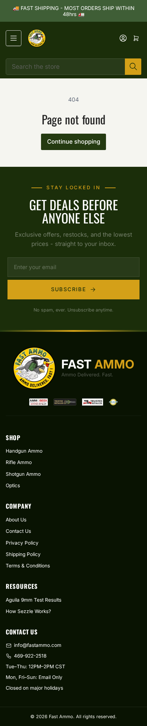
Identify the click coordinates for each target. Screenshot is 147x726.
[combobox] (74, 66)
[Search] (133, 66)
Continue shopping (73, 141)
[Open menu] (13, 38)
